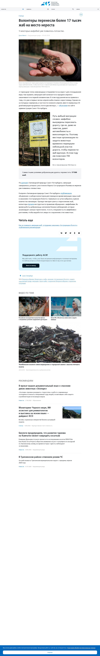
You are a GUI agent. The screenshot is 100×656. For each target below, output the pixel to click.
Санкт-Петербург (27, 276)
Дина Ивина (22, 35)
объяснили (63, 106)
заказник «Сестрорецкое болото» (58, 279)
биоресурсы (39, 279)
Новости (21, 400)
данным (24, 183)
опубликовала (66, 193)
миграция (35, 281)
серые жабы (43, 281)
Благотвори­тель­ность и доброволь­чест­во (38, 370)
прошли (31, 204)
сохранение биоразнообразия (58, 281)
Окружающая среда (34, 35)
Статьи (21, 16)
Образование (37, 400)
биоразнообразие (28, 279)
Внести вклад (31, 266)
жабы (45, 279)
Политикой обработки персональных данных (81, 648)
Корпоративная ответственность (42, 425)
